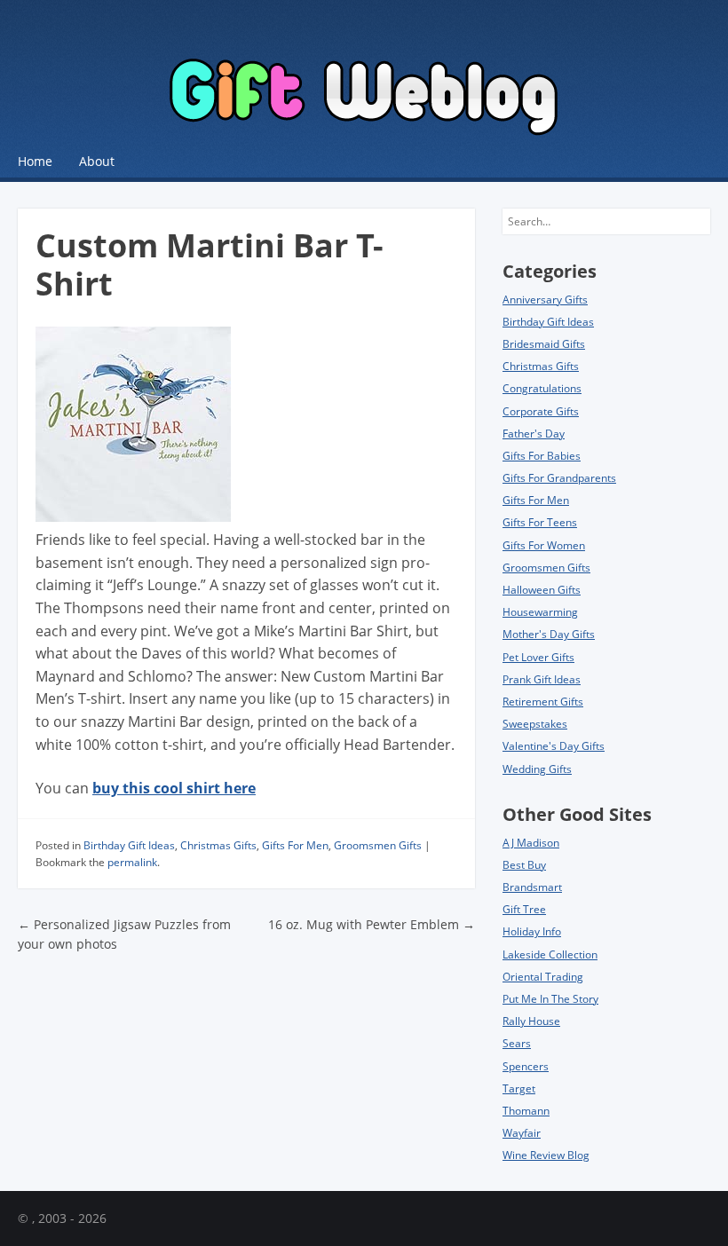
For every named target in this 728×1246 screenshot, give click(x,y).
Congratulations (542, 388)
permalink (132, 862)
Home (35, 161)
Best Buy (524, 864)
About (97, 161)
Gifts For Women (543, 545)
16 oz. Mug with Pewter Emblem (371, 924)
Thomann (526, 1110)
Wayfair (521, 1132)
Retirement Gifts (542, 701)
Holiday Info (531, 931)
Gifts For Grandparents (559, 477)
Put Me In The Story (550, 998)
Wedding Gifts (537, 769)
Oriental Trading (542, 976)
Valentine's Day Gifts (553, 745)
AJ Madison (530, 842)
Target (518, 1088)
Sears (516, 1043)
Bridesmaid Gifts (543, 343)
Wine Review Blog (546, 1155)
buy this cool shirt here (174, 788)
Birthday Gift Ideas (129, 845)
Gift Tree (524, 909)
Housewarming (540, 611)
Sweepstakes (534, 723)
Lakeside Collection (549, 954)
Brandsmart (532, 887)
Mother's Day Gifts (548, 634)
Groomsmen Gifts (378, 845)
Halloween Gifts (541, 589)
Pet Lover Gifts (538, 657)
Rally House (531, 1021)
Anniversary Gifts (545, 299)
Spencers (525, 1066)
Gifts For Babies (541, 455)
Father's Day (533, 433)
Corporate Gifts (540, 411)
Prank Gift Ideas (541, 679)
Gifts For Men (295, 845)
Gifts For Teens (539, 522)
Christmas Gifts (218, 845)
